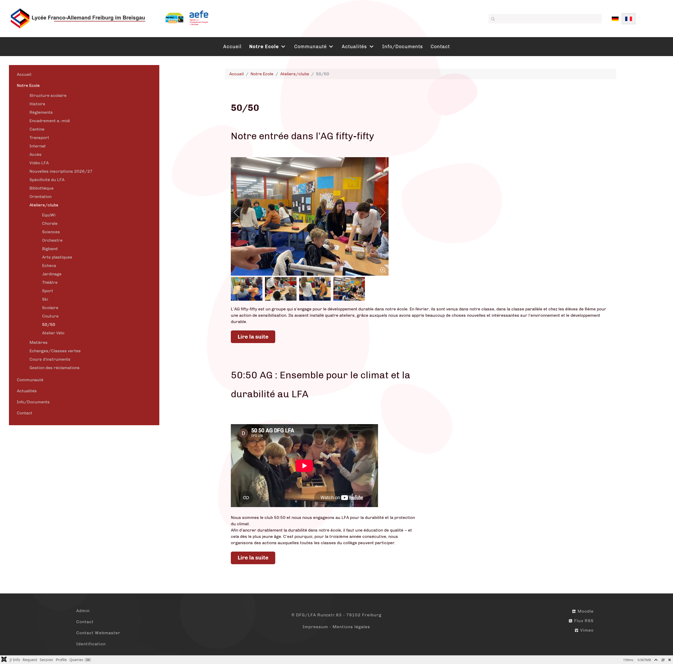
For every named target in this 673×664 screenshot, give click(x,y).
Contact (24, 412)
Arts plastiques (57, 257)
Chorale (50, 223)
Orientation (40, 196)
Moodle (585, 611)
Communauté (30, 379)
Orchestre (52, 240)
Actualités (27, 390)
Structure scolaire (48, 95)
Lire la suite (253, 337)
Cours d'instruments (49, 359)
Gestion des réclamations (54, 367)
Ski (45, 299)
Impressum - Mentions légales (336, 626)
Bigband (50, 248)
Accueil (24, 74)
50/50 (48, 324)
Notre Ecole (28, 85)
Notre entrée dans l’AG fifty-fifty (302, 136)
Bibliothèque (41, 188)
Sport (47, 290)
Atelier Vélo (53, 332)
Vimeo (586, 630)
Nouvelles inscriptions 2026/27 (61, 171)
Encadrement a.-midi (49, 120)
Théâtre (50, 282)
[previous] (240, 212)
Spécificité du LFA (46, 179)
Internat (37, 145)
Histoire (37, 103)
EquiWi (48, 214)
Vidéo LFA (39, 162)
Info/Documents (33, 401)
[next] (379, 212)
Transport (39, 137)
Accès (35, 154)
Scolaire (50, 307)
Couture (50, 316)
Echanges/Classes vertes (55, 350)
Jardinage (52, 273)
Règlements (41, 112)
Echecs (49, 265)
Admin (83, 610)
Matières (38, 342)
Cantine (36, 129)
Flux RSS (583, 620)
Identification (91, 643)
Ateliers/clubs (43, 204)
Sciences (51, 231)
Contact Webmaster (98, 632)
